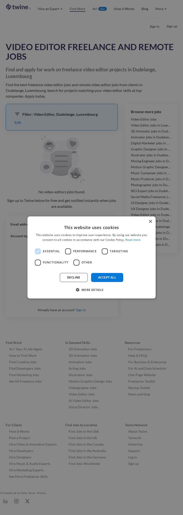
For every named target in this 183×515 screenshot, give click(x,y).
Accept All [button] (107, 277)
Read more (133, 240)
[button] (91, 290)
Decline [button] (73, 277)
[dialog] (91, 257)
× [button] (150, 221)
